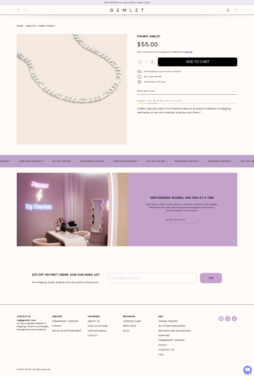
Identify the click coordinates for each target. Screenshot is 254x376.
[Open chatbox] (247, 370)
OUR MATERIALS (97, 330)
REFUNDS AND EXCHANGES (174, 330)
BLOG (126, 330)
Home (20, 25)
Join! (211, 277)
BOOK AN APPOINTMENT (67, 330)
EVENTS (56, 326)
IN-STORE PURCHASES (171, 326)
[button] (26, 10)
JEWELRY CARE (132, 321)
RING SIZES (129, 326)
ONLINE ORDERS (168, 321)
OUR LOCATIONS (98, 326)
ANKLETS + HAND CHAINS (40, 25)
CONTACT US (166, 349)
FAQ (161, 354)
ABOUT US (94, 321)
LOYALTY (93, 335)
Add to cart (197, 61)
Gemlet (28, 369)
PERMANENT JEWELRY (65, 321)
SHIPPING (164, 335)
